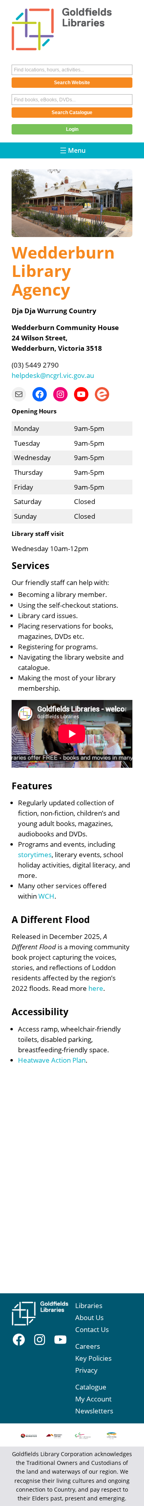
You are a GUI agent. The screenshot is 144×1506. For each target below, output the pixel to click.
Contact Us (92, 1329)
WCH (46, 896)
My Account (93, 1398)
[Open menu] (72, 150)
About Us (89, 1317)
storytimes (35, 854)
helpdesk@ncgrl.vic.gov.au (53, 375)
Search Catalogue (72, 112)
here (95, 988)
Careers (87, 1346)
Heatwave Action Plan (52, 1060)
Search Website (72, 82)
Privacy (86, 1370)
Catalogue (90, 1386)
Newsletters (94, 1410)
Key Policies (93, 1358)
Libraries (88, 1305)
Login (72, 129)
